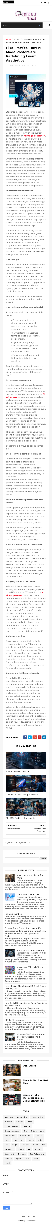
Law (6, 1145)
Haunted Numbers (13, 914)
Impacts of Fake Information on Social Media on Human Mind (34, 1098)
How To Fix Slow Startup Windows (22, 795)
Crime (29, 1122)
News (35, 1145)
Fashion (38, 1135)
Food (7, 1140)
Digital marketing (12, 1131)
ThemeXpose (30, 1221)
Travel (7, 1163)
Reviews (21, 1154)
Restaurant (9, 1154)
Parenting (9, 1149)
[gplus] (23, 1216)
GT (14, 39)
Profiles (38, 1149)
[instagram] (48, 2)
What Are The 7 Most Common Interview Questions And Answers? (31, 1037)
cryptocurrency (11, 1126)
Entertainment (37, 1131)
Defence (26, 1126)
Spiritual (8, 1158)
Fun (15, 1140)
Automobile (22, 1117)
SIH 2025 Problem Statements (20, 818)
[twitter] (45, 2)
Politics (20, 1149)
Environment (10, 1135)
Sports (19, 1158)
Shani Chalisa (29, 1066)
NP (43, 1145)
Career (19, 1122)
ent (25, 1131)
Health (31, 1140)
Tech (18, 39)
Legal (14, 1145)
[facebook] (41, 2)
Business (8, 1122)
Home (8, 39)
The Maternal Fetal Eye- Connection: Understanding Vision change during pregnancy (32, 897)
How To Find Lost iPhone (17, 771)
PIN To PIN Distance (14, 1020)
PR (29, 1149)
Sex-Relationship (37, 1154)
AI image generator (34, 135)
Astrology (9, 1117)
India (40, 1140)
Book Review (37, 1117)
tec (27, 1158)
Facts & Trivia (25, 1135)
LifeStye (25, 1145)
